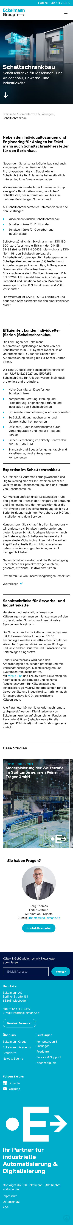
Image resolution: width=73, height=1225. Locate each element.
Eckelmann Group (15, 1041)
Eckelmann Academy (17, 1047)
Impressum (10, 1196)
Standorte (9, 1053)
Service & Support (48, 1057)
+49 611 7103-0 (59, 3)
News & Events (13, 1058)
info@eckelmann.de (26, 1012)
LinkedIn (14, 1083)
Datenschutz (11, 1201)
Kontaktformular (39, 928)
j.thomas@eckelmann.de (44, 918)
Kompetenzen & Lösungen (36, 114)
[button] (66, 1218)
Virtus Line (15, 676)
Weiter (61, 971)
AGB (6, 1207)
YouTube (14, 1089)
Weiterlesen (11, 584)
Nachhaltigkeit (46, 1063)
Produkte (42, 1051)
